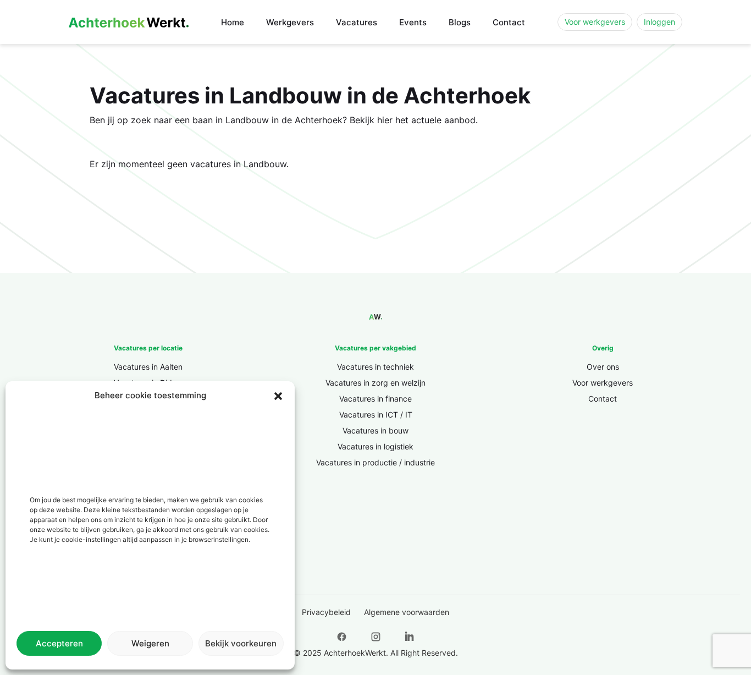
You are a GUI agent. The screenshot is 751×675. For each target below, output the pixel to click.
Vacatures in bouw (375, 430)
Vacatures (356, 22)
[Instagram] (375, 636)
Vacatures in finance (375, 398)
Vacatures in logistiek (375, 446)
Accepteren (59, 643)
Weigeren (150, 643)
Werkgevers (290, 22)
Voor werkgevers (595, 21)
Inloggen (659, 21)
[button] (278, 395)
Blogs (460, 22)
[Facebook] (341, 636)
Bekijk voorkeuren (241, 643)
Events (413, 22)
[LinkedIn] (409, 636)
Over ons (603, 366)
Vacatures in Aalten (148, 366)
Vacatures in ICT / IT (375, 414)
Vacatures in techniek (375, 366)
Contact (509, 22)
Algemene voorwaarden (406, 612)
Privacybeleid (326, 612)
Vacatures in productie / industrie (375, 462)
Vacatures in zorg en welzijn (375, 382)
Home (232, 22)
